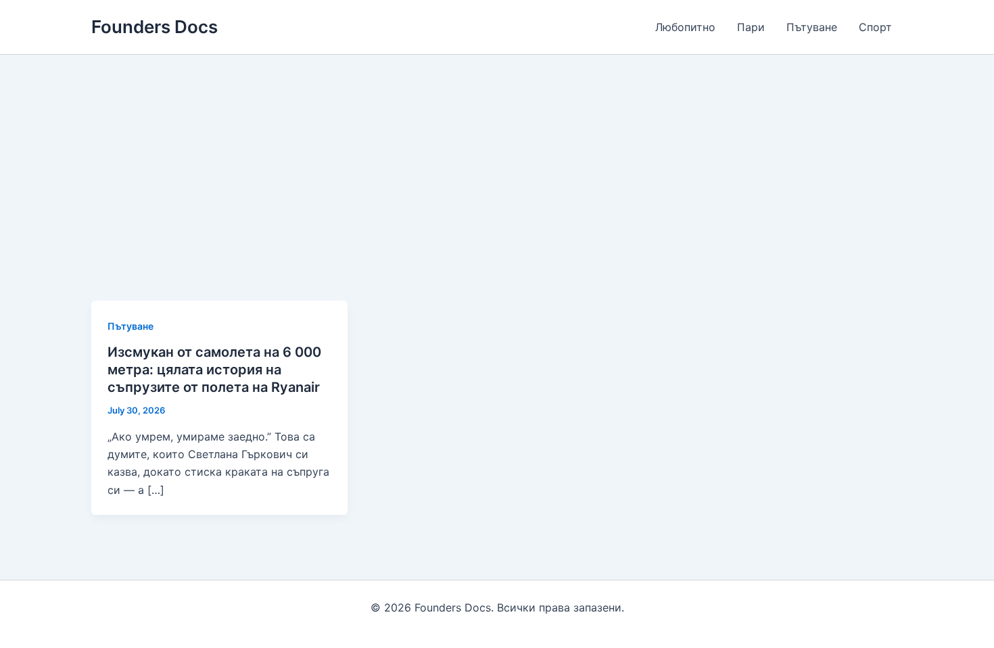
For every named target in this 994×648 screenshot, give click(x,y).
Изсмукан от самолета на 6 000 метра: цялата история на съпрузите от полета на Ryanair (214, 369)
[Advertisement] (497, 156)
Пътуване (811, 27)
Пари (751, 27)
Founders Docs (154, 26)
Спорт (875, 27)
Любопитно (685, 27)
